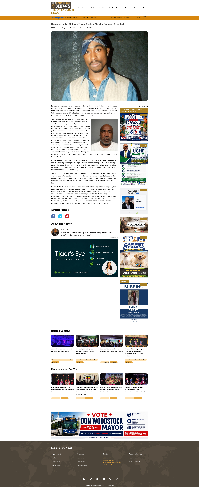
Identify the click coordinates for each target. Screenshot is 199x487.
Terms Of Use (56, 462)
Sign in (144, 18)
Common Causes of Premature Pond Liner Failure (79, 18)
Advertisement (82, 465)
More (144, 8)
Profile (54, 458)
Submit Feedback (134, 462)
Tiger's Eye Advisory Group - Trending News (62, 359)
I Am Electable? (135, 8)
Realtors (118, 8)
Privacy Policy (56, 465)
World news (102, 8)
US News (93, 8)
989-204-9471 (107, 464)
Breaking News (63, 28)
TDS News (65, 230)
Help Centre (133, 458)
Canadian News (83, 8)
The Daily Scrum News (62, 11)
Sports (111, 8)
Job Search (81, 462)
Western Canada (105, 362)
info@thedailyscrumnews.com (112, 462)
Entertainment (74, 28)
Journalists (80, 458)
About (126, 8)
